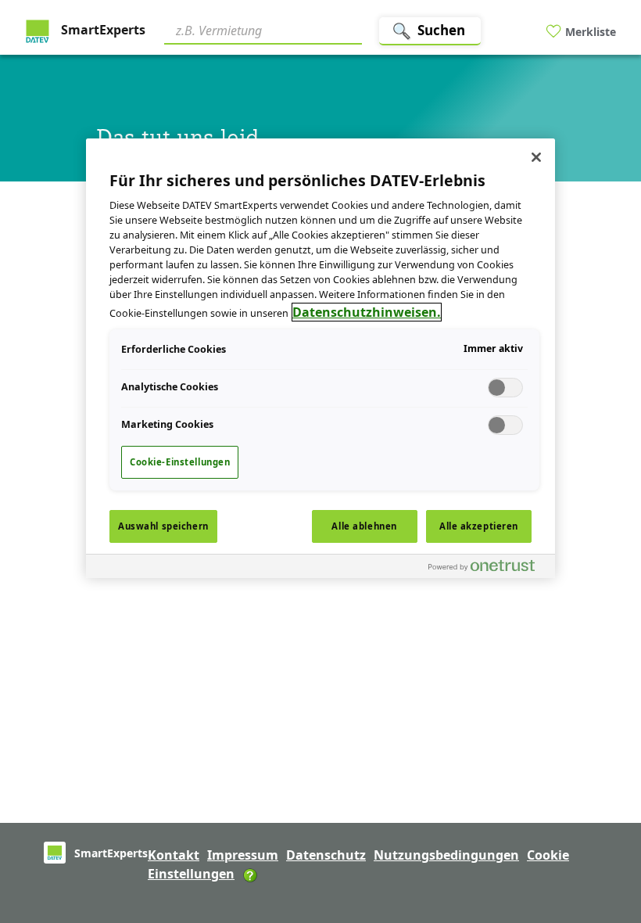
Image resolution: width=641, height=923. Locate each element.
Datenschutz (326, 855)
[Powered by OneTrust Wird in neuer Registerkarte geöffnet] (487, 568)
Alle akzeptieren (478, 526)
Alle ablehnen (363, 526)
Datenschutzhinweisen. (366, 312)
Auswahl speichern (163, 526)
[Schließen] (536, 157)
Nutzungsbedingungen (446, 855)
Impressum (242, 855)
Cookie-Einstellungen (180, 462)
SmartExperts (101, 29)
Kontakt (173, 855)
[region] (320, 358)
